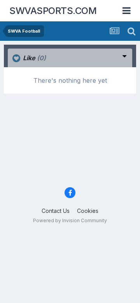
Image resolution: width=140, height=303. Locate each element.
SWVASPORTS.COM (52, 10)
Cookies (87, 210)
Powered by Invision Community (70, 220)
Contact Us (56, 210)
